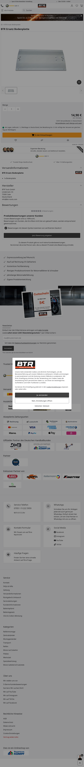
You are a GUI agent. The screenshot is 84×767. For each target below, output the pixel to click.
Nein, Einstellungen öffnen (42, 401)
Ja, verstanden (42, 395)
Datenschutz (38, 406)
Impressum (46, 406)
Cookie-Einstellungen (54, 387)
